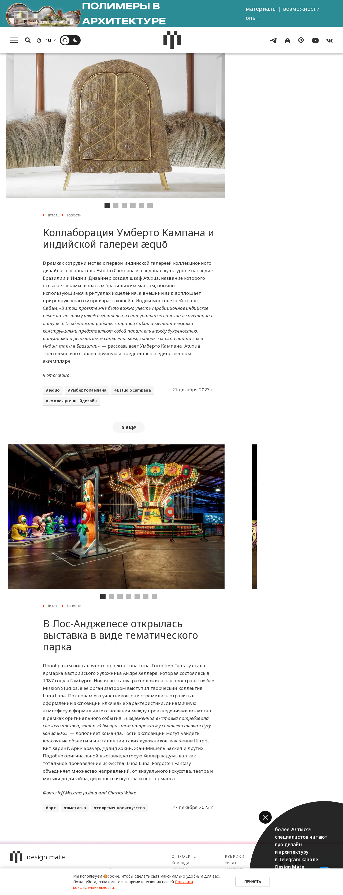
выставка (76, 807)
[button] (265, 817)
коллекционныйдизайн (73, 400)
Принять (252, 882)
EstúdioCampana (134, 390)
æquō (54, 390)
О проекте (184, 856)
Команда (180, 862)
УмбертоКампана (88, 390)
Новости (73, 215)
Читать (53, 215)
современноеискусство (121, 807)
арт (52, 807)
